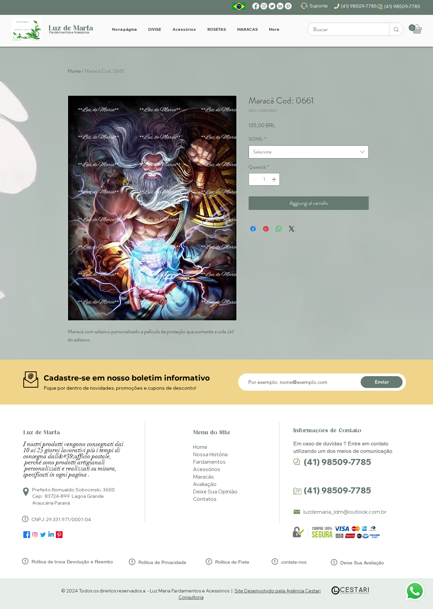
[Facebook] (255, 6)
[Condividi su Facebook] (253, 229)
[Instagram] (263, 6)
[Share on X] (292, 229)
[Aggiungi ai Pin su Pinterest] (266, 229)
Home (74, 71)
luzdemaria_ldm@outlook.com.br (345, 511)
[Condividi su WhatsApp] (279, 229)
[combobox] (309, 152)
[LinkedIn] (280, 6)
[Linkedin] (51, 534)
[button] (412, 27)
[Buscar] (396, 29)
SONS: (257, 139)
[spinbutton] (264, 179)
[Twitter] (272, 6)
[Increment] (274, 179)
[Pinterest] (288, 6)
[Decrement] (254, 179)
